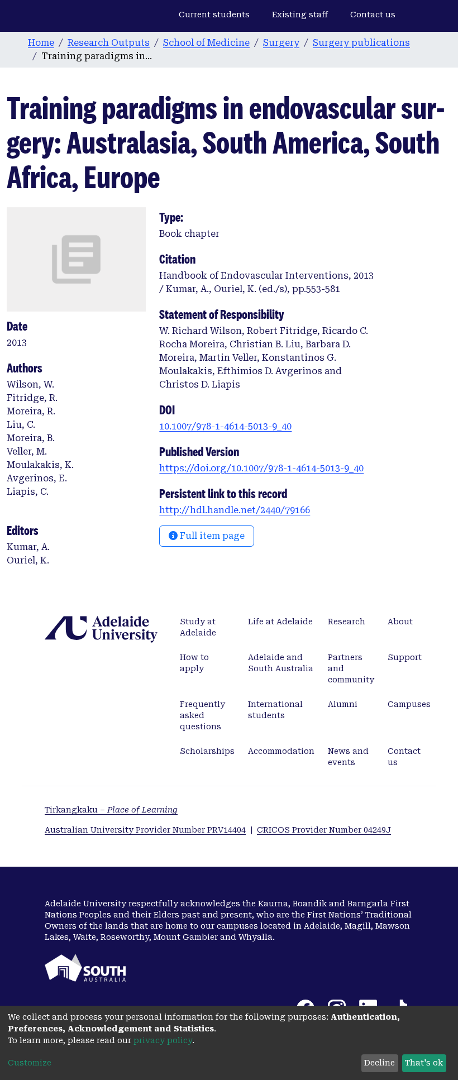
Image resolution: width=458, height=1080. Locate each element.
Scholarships (207, 751)
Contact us (372, 14)
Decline (379, 1062)
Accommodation (281, 751)
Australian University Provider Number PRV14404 (145, 829)
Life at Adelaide (280, 621)
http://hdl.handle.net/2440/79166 (234, 510)
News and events (348, 757)
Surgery (281, 42)
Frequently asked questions (202, 715)
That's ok (424, 1062)
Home (41, 42)
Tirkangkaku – (111, 809)
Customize (29, 1062)
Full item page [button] (211, 536)
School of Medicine (206, 42)
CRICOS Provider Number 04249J (324, 829)
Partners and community (351, 668)
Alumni (342, 704)
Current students (214, 14)
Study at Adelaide (198, 627)
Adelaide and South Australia (280, 663)
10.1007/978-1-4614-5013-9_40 (225, 426)
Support (405, 657)
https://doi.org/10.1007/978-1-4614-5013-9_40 (261, 468)
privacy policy (162, 1040)
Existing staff (300, 14)
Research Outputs (109, 42)
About (400, 621)
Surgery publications (361, 42)
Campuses (409, 704)
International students (275, 710)
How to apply (194, 663)
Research (346, 621)
